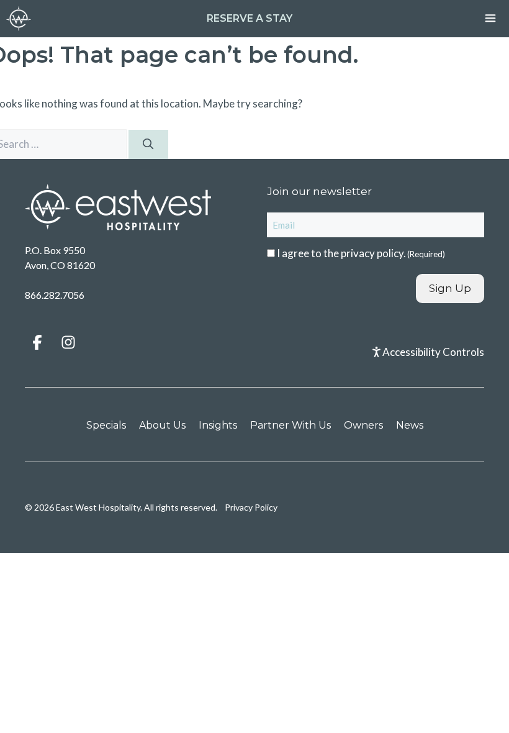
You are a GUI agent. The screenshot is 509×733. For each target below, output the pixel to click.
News (409, 425)
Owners (363, 425)
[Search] (148, 145)
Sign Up (450, 288)
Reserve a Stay (249, 18)
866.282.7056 (54, 295)
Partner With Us (290, 425)
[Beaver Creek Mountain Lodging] (18, 18)
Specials (106, 425)
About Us (162, 425)
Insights (218, 425)
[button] (37, 342)
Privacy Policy (251, 507)
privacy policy (372, 253)
